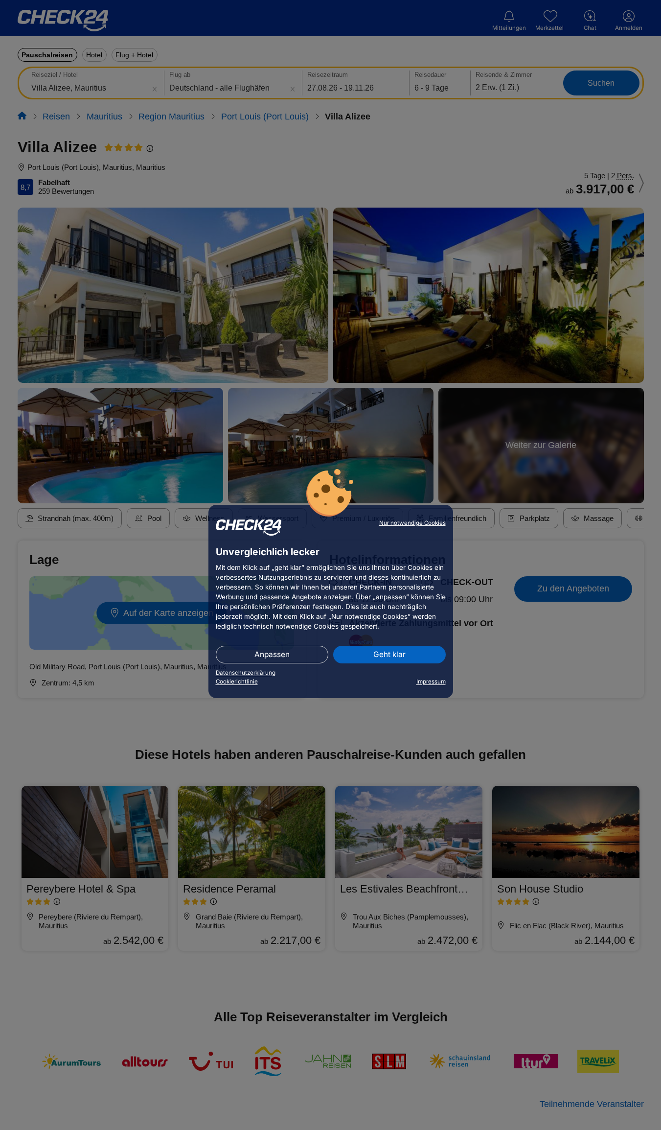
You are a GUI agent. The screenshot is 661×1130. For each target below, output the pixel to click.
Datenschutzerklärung (245, 672)
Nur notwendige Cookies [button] (412, 522)
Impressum (431, 681)
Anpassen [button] (272, 654)
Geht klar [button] (389, 654)
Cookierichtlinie (237, 681)
